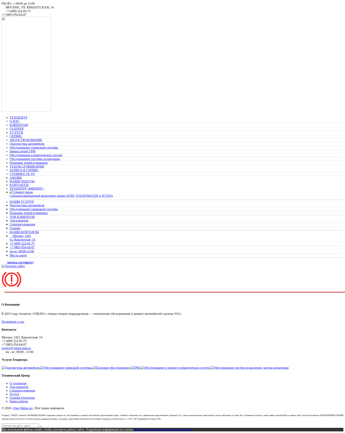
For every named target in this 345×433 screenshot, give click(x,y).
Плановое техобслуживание (29, 162)
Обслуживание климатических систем (36, 155)
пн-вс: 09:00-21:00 (22, 251)
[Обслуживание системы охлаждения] (249, 367)
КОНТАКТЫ (19, 185)
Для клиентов (19, 220)
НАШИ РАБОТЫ (22, 181)
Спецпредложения (22, 224)
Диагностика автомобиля (27, 143)
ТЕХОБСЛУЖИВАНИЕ (27, 166)
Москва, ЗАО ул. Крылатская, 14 (22, 237)
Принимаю (141, 429)
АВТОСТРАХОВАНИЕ (26, 140)
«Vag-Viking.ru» (22, 408)
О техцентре (18, 383)
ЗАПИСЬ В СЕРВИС (24, 170)
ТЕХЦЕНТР (18, 117)
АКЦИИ (16, 177)
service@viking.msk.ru (16, 348)
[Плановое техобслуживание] (111, 367)
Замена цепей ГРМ (22, 151)
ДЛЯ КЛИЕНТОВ (22, 217)
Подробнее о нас (13, 321)
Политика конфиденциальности (170, 429)
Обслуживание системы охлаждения (35, 159)
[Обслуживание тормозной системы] (66, 367)
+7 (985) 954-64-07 (22, 247)
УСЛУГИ (16, 132)
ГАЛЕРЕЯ (17, 128)
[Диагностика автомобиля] (21, 367)
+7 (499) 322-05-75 (22, 243)
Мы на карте (18, 255)
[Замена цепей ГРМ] (135, 367)
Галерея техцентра (22, 397)
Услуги (14, 394)
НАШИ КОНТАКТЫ (24, 232)
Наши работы (19, 401)
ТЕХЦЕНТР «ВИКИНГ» (27, 188)
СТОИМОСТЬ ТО (22, 174)
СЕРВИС (16, 136)
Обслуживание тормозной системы (34, 147)
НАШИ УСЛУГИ (22, 201)
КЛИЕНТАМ (19, 125)
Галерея (15, 228)
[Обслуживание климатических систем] (175, 367)
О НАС (15, 121)
